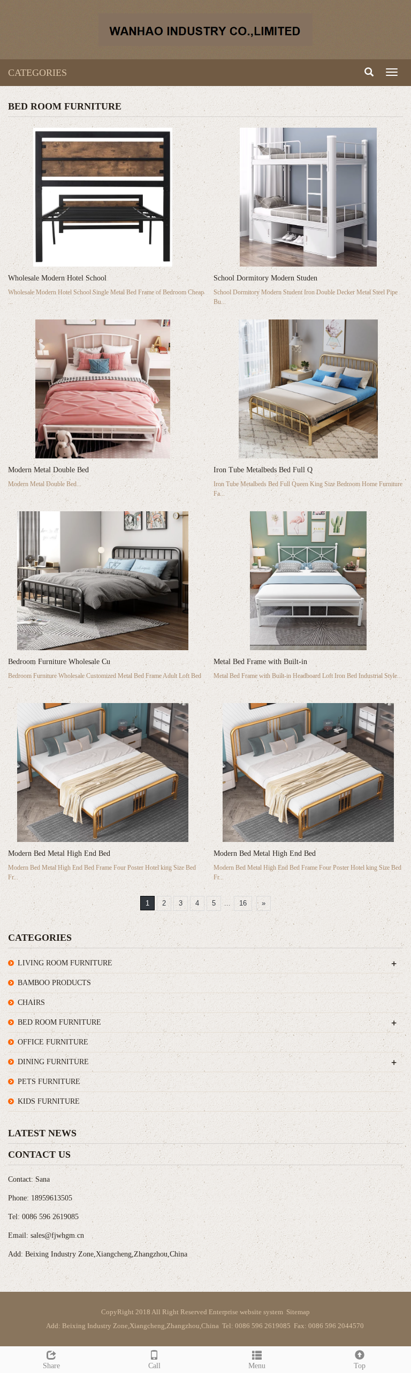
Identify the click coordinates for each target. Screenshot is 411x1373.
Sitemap (298, 1312)
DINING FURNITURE (53, 1062)
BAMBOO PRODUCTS (54, 983)
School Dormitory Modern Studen (265, 278)
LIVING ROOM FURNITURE (65, 963)
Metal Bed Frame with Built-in (260, 662)
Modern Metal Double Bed (48, 470)
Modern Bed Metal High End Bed (59, 853)
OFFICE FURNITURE (53, 1042)
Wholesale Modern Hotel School (57, 278)
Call (154, 1366)
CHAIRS (31, 1002)
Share (51, 1366)
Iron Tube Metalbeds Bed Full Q (263, 470)
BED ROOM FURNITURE (59, 1022)
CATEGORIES (37, 72)
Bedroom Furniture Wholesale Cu (59, 662)
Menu (256, 1366)
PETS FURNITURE (49, 1082)
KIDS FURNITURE (49, 1101)
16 (243, 903)
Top (360, 1366)
